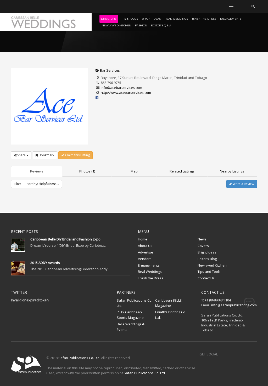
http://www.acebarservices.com (126, 92)
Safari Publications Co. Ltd (78, 357)
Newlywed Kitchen (212, 265)
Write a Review (243, 184)
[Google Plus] (245, 354)
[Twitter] (23, 6)
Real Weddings (150, 271)
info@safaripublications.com (234, 305)
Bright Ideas (207, 252)
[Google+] (38, 6)
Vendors (145, 258)
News (202, 239)
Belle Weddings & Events (130, 327)
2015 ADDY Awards (45, 262)
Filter (17, 184)
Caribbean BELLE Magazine (168, 303)
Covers (203, 245)
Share (21, 155)
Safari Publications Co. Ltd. (134, 303)
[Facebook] (15, 6)
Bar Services (109, 70)
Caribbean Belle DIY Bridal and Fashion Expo (65, 239)
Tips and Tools (209, 271)
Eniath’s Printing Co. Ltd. (170, 315)
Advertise (145, 252)
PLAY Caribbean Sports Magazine (130, 315)
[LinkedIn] (46, 6)
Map (134, 171)
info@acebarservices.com (121, 87)
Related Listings (182, 171)
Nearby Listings (232, 171)
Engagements (149, 265)
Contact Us (206, 278)
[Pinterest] (31, 6)
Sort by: (41, 184)
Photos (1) (87, 171)
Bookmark (46, 155)
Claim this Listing (77, 155)
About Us (145, 245)
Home (142, 239)
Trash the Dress (150, 278)
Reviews (36, 171)
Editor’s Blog (207, 258)
